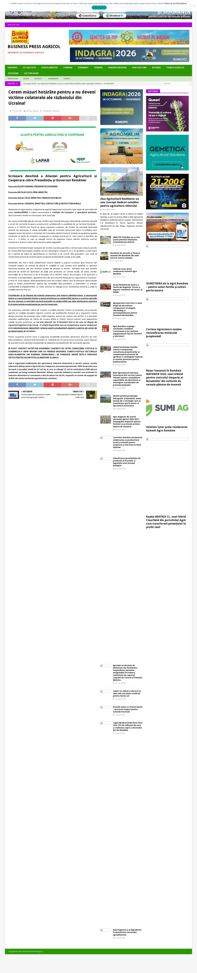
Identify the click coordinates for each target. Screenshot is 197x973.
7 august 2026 (120, 715)
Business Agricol (32, 111)
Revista (26, 78)
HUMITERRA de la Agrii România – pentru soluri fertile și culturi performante (167, 287)
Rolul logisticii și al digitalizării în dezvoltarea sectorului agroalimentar (127, 932)
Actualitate (29, 67)
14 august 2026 (120, 339)
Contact (67, 78)
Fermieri (98, 67)
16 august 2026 (120, 295)
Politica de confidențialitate (175, 3)
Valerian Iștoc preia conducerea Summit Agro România (125, 271)
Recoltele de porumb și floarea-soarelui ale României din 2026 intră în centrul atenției (125, 255)
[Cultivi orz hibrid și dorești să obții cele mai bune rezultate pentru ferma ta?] (105, 693)
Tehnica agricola (175, 67)
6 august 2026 (120, 938)
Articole (37, 78)
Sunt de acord (99, 7)
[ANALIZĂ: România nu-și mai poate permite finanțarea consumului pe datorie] (105, 240)
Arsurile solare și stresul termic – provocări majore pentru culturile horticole (128, 709)
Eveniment (83, 67)
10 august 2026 (120, 468)
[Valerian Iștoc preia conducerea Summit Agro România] (105, 272)
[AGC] (167, 207)
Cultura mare (31, 73)
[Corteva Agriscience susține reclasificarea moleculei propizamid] (167, 312)
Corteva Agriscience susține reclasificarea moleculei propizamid (164, 333)
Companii (67, 67)
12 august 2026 (120, 408)
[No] (193, 5)
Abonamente (53, 78)
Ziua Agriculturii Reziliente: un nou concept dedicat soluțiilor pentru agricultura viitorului (119, 202)
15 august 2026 (120, 318)
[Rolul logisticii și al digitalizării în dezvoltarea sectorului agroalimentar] (105, 932)
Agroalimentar (49, 67)
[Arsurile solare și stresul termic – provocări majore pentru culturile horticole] (105, 709)
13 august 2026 (120, 365)
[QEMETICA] (167, 168)
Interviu (156, 67)
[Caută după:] (175, 83)
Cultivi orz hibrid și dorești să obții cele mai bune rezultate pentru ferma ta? (127, 693)
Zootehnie (13, 73)
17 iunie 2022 (17, 111)
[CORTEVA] (167, 129)
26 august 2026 (108, 209)
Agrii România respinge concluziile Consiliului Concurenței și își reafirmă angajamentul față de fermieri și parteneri (127, 331)
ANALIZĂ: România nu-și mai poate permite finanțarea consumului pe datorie (126, 239)
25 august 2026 (117, 261)
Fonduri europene (117, 67)
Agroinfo (12, 67)
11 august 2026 (120, 450)
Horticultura (139, 67)
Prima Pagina (13, 78)
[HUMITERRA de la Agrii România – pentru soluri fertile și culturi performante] (167, 262)
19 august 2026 (120, 277)
